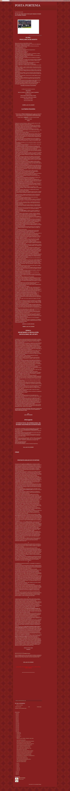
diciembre (18, 732)
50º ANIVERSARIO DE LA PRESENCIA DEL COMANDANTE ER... (26, 755)
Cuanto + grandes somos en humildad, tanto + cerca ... (24, 748)
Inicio (29, 706)
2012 (17, 730)
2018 (17, 723)
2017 (17, 724)
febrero (18, 769)
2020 (17, 720)
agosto (18, 737)
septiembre (18, 736)
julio (17, 763)
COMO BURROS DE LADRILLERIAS (22, 749)
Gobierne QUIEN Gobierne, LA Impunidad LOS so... (24, 747)
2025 (17, 714)
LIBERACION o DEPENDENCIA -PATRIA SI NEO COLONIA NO (25, 741)
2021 (17, 719)
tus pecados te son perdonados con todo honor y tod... (24, 753)
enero (17, 770)
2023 (17, 717)
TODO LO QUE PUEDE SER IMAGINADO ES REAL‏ (24, 759)
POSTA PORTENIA (27, 5)
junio (17, 764)
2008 (17, 774)
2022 (17, 718)
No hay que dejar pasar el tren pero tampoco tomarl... (24, 742)
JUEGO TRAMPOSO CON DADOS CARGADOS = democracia (25, 743)
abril (17, 766)
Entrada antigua (39, 706)
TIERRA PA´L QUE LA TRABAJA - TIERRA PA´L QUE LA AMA (25, 738)
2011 (17, 731)
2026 (17, 713)
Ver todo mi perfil (21, 779)
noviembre (18, 733)
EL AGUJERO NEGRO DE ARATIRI (21, 760)
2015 (17, 726)
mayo (17, 765)
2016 (17, 725)
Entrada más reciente (18, 706)
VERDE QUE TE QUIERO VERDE (21, 761)
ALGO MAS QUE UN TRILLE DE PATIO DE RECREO (24, 754)
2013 (17, 729)
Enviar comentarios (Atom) (22, 708)
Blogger (40, 784)
